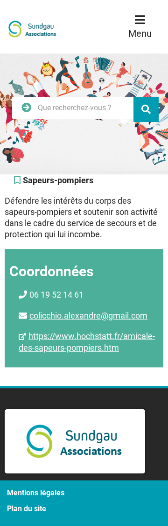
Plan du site (26, 508)
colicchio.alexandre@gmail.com (88, 315)
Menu (140, 33)
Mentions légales (35, 492)
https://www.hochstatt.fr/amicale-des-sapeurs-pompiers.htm (87, 342)
